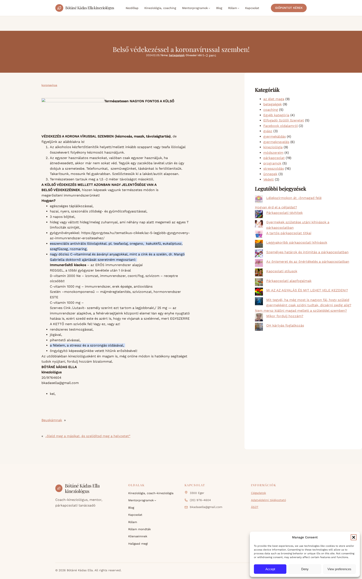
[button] (354, 537)
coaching (270, 110)
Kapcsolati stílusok (281, 271)
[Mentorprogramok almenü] (209, 8)
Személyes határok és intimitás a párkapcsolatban (307, 252)
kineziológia (273, 147)
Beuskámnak (51, 420)
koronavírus (49, 85)
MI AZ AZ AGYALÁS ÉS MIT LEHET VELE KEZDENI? (307, 290)
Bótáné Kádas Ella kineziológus (89, 7)
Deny (305, 569)
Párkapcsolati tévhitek (284, 213)
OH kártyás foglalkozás (285, 325)
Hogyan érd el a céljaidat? (276, 207)
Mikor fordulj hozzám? (284, 316)
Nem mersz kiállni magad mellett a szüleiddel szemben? (301, 311)
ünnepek (270, 174)
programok (272, 163)
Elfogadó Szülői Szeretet (283, 120)
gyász (267, 131)
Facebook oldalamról (280, 126)
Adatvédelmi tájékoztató (268, 500)
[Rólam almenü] (238, 8)
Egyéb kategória (276, 115)
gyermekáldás (274, 136)
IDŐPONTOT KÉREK (289, 7)
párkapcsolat (274, 158)
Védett (268, 179)
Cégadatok (258, 493)
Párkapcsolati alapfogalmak (289, 281)
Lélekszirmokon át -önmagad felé (294, 198)
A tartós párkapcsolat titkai (288, 233)
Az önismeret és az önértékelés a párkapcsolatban (307, 262)
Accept (270, 569)
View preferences (339, 569)
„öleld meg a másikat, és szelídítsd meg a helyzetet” (87, 436)
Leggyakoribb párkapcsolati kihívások (296, 242)
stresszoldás (273, 169)
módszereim (273, 153)
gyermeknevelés (276, 142)
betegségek (177, 55)
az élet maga (273, 99)
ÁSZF (255, 507)
